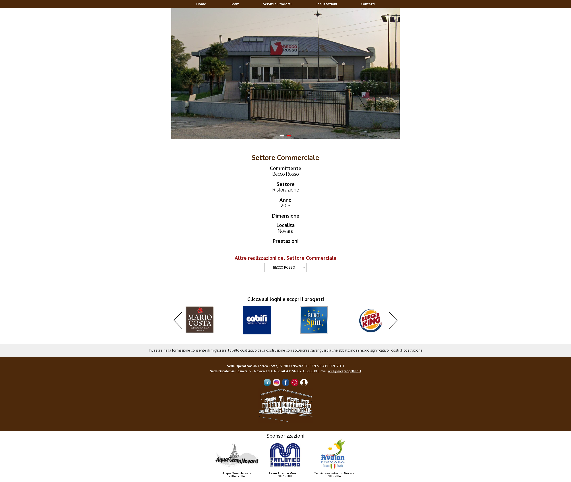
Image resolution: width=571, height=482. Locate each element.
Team (234, 4)
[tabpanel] (285, 66)
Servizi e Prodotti (277, 4)
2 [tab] (289, 122)
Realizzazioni (326, 4)
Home (201, 4)
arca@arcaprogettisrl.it (344, 356)
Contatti (368, 4)
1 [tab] (282, 122)
